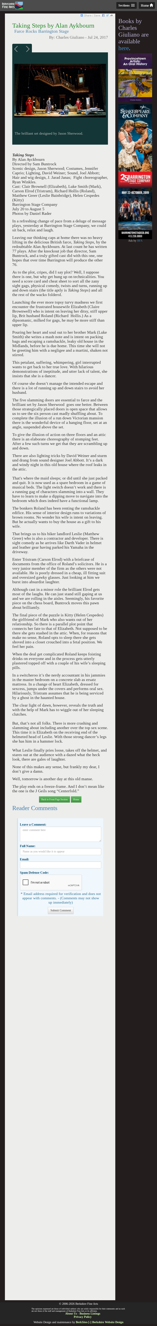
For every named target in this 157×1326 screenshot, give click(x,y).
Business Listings (90, 1313)
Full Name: (27, 846)
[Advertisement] (60, 1110)
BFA (139, 240)
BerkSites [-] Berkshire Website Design (99, 1322)
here (123, 48)
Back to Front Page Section (54, 799)
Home (145, 5)
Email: (24, 859)
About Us (71, 1313)
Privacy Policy (83, 1316)
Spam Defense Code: (34, 872)
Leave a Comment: (33, 824)
